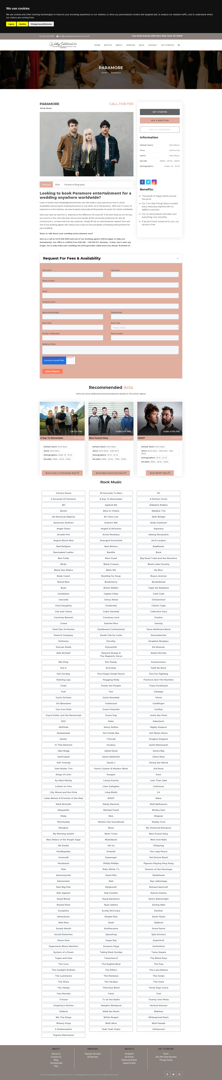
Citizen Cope (158, 605)
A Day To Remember (51, 438)
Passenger (111, 857)
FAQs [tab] (57, 184)
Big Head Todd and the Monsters (158, 558)
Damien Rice (111, 623)
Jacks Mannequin (158, 745)
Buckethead (158, 582)
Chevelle (63, 600)
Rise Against (63, 893)
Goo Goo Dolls (63, 709)
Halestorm (158, 721)
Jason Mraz (158, 757)
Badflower (158, 546)
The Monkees (111, 976)
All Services (92, 1056)
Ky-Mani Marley (63, 780)
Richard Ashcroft (158, 887)
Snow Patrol (158, 928)
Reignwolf (111, 887)
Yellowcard (158, 1029)
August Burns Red (63, 540)
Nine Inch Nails (158, 839)
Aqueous (159, 528)
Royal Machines (111, 899)
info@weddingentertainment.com (74, 36)
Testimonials (56, 1063)
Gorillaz (158, 709)
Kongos (111, 774)
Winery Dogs (63, 1023)
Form (165, 1053)
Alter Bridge (158, 517)
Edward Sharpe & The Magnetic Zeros (111, 654)
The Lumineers (63, 976)
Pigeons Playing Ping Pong (159, 863)
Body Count (63, 576)
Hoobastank (63, 733)
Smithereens (111, 928)
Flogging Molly (111, 680)
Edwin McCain (158, 653)
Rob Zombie (111, 893)
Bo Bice (158, 570)
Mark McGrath (63, 804)
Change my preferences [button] (41, 24)
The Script (158, 976)
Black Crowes (111, 564)
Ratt (111, 881)
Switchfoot (158, 946)
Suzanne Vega (111, 946)
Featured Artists (129, 1060)
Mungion (63, 828)
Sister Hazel (158, 916)
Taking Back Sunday (111, 952)
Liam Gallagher (111, 786)
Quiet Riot (111, 875)
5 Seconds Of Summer (63, 499)
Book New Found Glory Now (110, 473)
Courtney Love (111, 617)
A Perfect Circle (158, 499)
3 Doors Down (63, 493)
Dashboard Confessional (111, 629)
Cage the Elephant (158, 588)
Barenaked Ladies (63, 552)
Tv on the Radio (111, 999)
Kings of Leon (63, 774)
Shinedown (63, 916)
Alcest (63, 511)
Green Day (111, 715)
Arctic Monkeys (111, 534)
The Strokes (111, 982)
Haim (111, 721)
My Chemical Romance (158, 828)
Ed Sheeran (158, 647)
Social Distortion (63, 934)
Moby (64, 816)
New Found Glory (98, 438)
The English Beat (111, 964)
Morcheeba (63, 822)
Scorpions (63, 911)
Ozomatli (63, 857)
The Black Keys (158, 958)
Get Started (159, 112)
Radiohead (159, 875)
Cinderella (111, 605)
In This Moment (63, 745)
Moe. (111, 816)
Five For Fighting (158, 674)
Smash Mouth (63, 928)
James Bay (159, 751)
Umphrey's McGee (63, 1005)
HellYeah (63, 727)
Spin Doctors (158, 934)
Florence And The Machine (159, 680)
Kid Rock (158, 768)
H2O (63, 721)
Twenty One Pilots (158, 999)
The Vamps (63, 988)
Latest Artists (129, 1063)
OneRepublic (63, 851)
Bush (63, 588)
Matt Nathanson (158, 804)
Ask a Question (160, 120)
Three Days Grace (158, 988)
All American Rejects (63, 517)
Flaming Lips (63, 680)
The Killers (111, 970)
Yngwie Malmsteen (63, 1035)
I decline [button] (22, 24)
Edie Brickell (63, 653)
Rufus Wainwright (159, 899)
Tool (158, 993)
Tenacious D (111, 958)
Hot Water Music (158, 733)
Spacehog (111, 934)
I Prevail (111, 739)
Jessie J (111, 762)
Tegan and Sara (63, 958)
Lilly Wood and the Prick (63, 792)
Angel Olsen (63, 528)
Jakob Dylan (111, 751)
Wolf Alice (111, 1023)
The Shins (63, 982)
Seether (158, 911)
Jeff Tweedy (64, 762)
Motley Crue (158, 822)
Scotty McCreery (111, 911)
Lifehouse (158, 786)
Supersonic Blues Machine (63, 946)
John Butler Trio (63, 768)
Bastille (111, 552)
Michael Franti (111, 810)
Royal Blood (63, 899)
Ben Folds (63, 558)
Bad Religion (63, 546)
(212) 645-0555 (48, 36)
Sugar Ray (111, 940)
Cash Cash (158, 594)
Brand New (63, 582)
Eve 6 (64, 668)
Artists (108, 45)
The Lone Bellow (158, 970)
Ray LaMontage (158, 881)
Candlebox (63, 594)
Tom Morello (64, 993)
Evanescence (158, 662)
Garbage (158, 691)
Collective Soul (158, 611)
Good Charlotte (111, 709)
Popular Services (93, 1053)
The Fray (158, 964)
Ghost (158, 697)
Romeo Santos (159, 893)
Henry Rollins (111, 727)
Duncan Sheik (63, 647)
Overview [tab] (46, 184)
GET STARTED (167, 45)
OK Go (111, 845)
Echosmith (111, 647)
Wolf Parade (158, 1023)
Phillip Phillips (111, 863)
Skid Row (63, 922)
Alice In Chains (111, 511)
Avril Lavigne (158, 540)
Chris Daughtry (63, 605)
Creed (63, 623)
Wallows (158, 1011)
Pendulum (63, 863)
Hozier (63, 739)
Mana (158, 798)
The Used (158, 982)
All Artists (129, 1056)
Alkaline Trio (159, 511)
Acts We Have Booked (165, 1056)
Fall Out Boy (63, 674)
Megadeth (63, 810)
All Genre (129, 1053)
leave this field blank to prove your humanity (146, 105)
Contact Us (56, 1056)
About (119, 45)
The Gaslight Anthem (63, 970)
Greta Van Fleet (158, 715)
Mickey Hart (158, 810)
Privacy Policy (166, 1060)
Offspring (158, 845)
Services (130, 45)
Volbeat (63, 1011)
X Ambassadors (63, 1029)
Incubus (111, 745)
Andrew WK (111, 523)
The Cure (63, 964)
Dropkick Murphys (159, 641)
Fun (111, 691)
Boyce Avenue (159, 576)
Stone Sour (63, 940)
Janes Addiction (111, 757)
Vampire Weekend (111, 1005)
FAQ (56, 1066)
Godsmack (111, 703)
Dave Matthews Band (158, 629)
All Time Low (111, 517)
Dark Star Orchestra (63, 629)
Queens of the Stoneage (158, 869)
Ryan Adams (111, 905)
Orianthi (111, 851)
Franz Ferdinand (159, 686)
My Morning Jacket (63, 834)
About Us (56, 1053)
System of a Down (63, 952)
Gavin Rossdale (111, 697)
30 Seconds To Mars (111, 493)
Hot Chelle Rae (111, 733)
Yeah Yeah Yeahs (111, 1029)
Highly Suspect (158, 727)
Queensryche (63, 875)
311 (158, 493)
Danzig (159, 623)
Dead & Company (63, 635)
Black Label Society (158, 564)
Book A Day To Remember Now (61, 473)
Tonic (111, 993)
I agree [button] (11, 24)
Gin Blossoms (63, 703)
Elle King (63, 662)
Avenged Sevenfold (111, 540)
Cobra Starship (111, 611)
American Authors (63, 523)
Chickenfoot (158, 600)
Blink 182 (111, 570)
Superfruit (158, 940)
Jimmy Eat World (158, 762)
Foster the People (111, 686)
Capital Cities (111, 594)
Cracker (158, 617)
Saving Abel (158, 905)
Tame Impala (158, 952)
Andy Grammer (158, 523)
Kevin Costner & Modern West (111, 768)
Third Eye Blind (111, 988)
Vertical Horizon (158, 1005)
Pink (63, 869)
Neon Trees (111, 834)
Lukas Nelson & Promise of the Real (63, 798)
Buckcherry (111, 582)
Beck (158, 552)
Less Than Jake (158, 780)
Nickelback (111, 839)
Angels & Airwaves (111, 528)
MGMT (141, 438)
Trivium (63, 999)
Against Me (111, 505)
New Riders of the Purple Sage (64, 839)
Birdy (63, 564)
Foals (63, 686)
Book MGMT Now (159, 473)
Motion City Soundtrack (111, 822)
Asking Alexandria (159, 534)
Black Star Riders (63, 570)
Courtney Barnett (63, 617)
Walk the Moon (111, 1011)
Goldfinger (159, 703)
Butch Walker (111, 588)
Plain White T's (111, 869)
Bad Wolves (111, 546)
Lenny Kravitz (111, 780)
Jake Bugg (63, 751)
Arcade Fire (63, 534)
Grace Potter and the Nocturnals (63, 715)
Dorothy (111, 641)
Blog (141, 45)
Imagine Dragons (158, 739)
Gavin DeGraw (63, 697)
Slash (111, 922)
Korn (158, 774)
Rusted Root (63, 905)
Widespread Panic (158, 1017)
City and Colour (63, 611)
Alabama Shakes (158, 505)
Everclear (111, 668)
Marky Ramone (111, 804)
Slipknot (158, 922)
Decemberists (158, 635)
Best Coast (111, 558)
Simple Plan (111, 916)
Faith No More (158, 668)
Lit (158, 792)
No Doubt (63, 845)
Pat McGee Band (158, 857)
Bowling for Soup (111, 576)
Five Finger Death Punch (111, 674)
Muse (111, 828)
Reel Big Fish (63, 887)
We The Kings (63, 1017)
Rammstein (63, 881)
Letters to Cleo (63, 786)
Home (97, 45)
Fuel (63, 691)
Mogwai (158, 816)
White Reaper (111, 1017)
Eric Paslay (111, 662)
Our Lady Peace (158, 851)
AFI (63, 505)
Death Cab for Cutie (111, 635)
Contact (152, 45)
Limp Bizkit (111, 792)
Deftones (63, 641)
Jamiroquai (63, 757)
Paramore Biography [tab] (74, 184)
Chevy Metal (111, 600)
